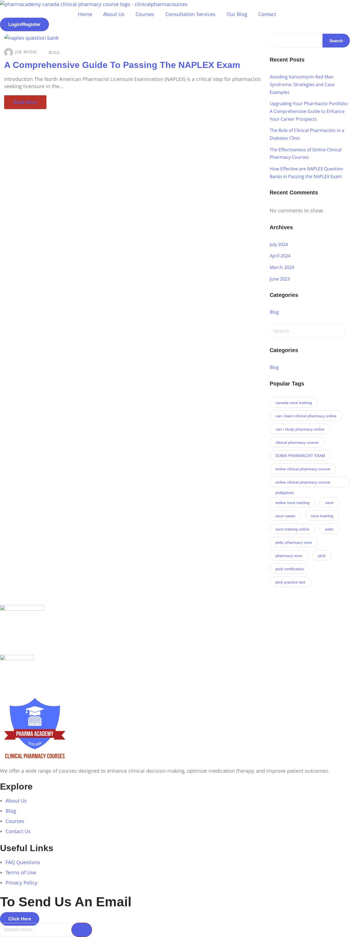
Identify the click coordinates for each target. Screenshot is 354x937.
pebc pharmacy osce (293, 542)
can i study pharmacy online (299, 429)
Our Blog (237, 14)
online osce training (292, 502)
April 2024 (280, 256)
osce (329, 502)
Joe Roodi (26, 51)
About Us (113, 14)
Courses (145, 14)
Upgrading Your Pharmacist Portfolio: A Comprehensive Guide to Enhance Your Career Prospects (309, 111)
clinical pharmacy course (297, 442)
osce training (322, 516)
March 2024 (282, 267)
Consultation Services (190, 14)
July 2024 (279, 244)
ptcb (322, 555)
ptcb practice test (290, 582)
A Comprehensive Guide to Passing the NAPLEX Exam (122, 65)
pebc (329, 529)
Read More (25, 102)
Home (85, 14)
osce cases (285, 516)
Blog (54, 52)
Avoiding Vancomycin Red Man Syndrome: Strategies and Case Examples (302, 84)
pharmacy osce (288, 555)
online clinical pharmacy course (302, 469)
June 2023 (280, 279)
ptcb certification (289, 569)
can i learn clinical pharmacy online (306, 416)
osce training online (292, 529)
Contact (267, 14)
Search (336, 40)
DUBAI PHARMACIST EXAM (300, 455)
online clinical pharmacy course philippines (302, 483)
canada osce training (293, 402)
